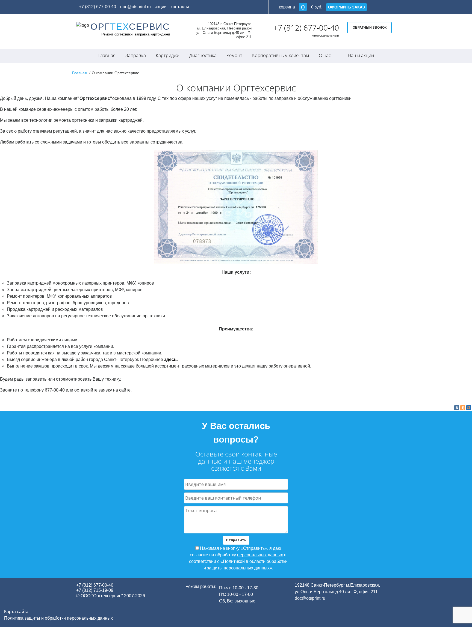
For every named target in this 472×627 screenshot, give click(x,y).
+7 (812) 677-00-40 (306, 27)
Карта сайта (16, 611)
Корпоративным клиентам (280, 55)
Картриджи (167, 55)
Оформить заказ (346, 7)
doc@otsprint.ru (135, 6)
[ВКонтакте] (456, 407)
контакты (180, 6)
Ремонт (234, 55)
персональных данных (260, 555)
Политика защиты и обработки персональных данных (58, 618)
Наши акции (361, 55)
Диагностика (203, 55)
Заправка (135, 55)
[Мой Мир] (468, 407)
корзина (291, 7)
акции (161, 6)
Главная (107, 55)
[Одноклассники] (462, 407)
